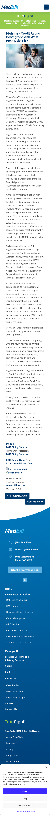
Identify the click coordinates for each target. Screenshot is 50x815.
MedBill (10, 443)
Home (8, 588)
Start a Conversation (25, 569)
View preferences (25, 805)
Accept (25, 791)
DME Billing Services (17, 454)
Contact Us (11, 709)
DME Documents (14, 691)
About (8, 665)
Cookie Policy (19, 811)
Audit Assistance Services (19, 642)
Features (10, 743)
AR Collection (12, 624)
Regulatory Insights (16, 697)
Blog (7, 671)
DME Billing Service (16, 447)
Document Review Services (19, 611)
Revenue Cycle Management (20, 636)
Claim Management (16, 618)
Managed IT (11, 651)
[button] (46, 767)
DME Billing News (15, 460)
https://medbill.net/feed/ (19, 463)
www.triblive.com (16, 485)
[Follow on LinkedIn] (25, 580)
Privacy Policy (30, 811)
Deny (25, 798)
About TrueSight (14, 737)
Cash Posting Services (17, 630)
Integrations (12, 755)
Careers (9, 703)
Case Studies (12, 685)
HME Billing (12, 605)
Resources (10, 678)
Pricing (9, 749)
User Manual (12, 761)
